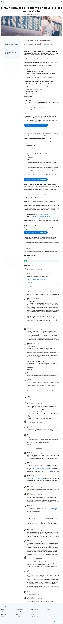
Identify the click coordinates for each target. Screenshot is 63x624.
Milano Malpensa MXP (34, 616)
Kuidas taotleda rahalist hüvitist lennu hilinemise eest (10, 53)
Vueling (32, 614)
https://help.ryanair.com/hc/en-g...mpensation (36, 282)
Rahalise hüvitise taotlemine (10, 50)
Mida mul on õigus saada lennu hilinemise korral (11, 45)
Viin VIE (17, 607)
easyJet (2, 611)
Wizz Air (32, 611)
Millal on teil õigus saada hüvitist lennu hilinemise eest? (10, 42)
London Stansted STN (34, 607)
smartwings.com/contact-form (43, 214)
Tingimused (9, 621)
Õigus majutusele (8, 48)
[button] (1, 2)
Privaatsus (13, 621)
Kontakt (48, 609)
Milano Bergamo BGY (34, 609)
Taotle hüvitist (43, 47)
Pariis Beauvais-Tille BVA (20, 616)
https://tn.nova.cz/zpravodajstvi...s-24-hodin (36, 478)
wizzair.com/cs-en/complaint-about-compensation (45, 218)
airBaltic (2, 607)
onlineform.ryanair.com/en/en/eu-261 (42, 216)
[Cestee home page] (5, 2)
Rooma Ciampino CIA (19, 611)
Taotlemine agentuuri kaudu (10, 55)
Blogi (27, 5)
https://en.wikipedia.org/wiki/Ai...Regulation (39, 535)
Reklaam (16, 621)
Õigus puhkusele (8, 46)
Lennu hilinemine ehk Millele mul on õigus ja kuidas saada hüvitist (33, 5)
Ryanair (2, 609)
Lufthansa (2, 616)
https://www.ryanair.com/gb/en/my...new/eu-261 (36, 279)
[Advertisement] (12, 67)
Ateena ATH (18, 614)
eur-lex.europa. (48, 44)
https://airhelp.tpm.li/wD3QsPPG (50, 508)
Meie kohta (48, 607)
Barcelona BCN (3, 614)
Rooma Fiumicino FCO (19, 609)
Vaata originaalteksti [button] (39, 269)
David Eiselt (28, 14)
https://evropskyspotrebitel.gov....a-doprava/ (42, 468)
